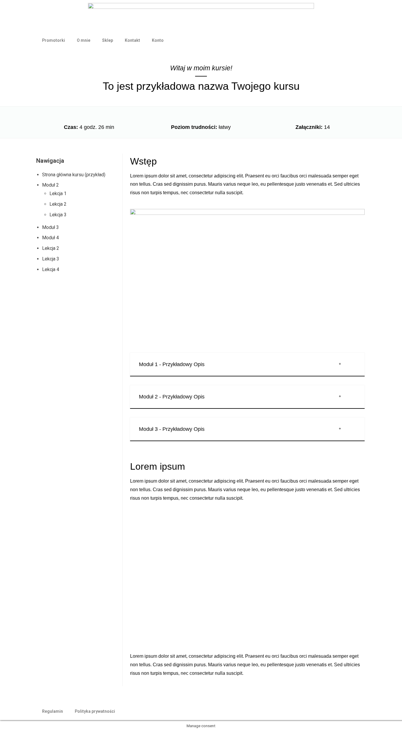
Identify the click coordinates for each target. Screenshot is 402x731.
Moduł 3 (50, 227)
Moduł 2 (50, 185)
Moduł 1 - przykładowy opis (172, 364)
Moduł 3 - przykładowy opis (172, 429)
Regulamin (52, 711)
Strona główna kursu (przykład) (73, 174)
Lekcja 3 (58, 214)
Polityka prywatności (95, 711)
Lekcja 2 (58, 204)
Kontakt (132, 40)
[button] (247, 364)
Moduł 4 (50, 237)
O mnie (83, 40)
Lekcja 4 (50, 269)
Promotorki (53, 40)
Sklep (107, 40)
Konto (158, 40)
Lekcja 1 (58, 193)
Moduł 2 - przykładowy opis (172, 397)
